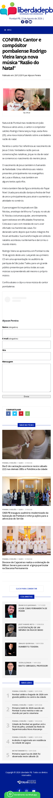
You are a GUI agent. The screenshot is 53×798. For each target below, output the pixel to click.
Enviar (26, 396)
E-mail (10, 338)
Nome (10, 327)
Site (4, 350)
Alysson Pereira (34, 75)
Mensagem (7, 361)
